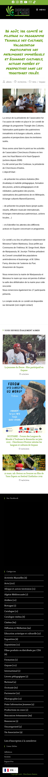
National (8, 682)
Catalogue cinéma (13, 616)
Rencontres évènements (16, 715)
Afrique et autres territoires (17, 589)
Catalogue (9, 611)
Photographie (11, 698)
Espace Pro (9, 761)
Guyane (42, 82)
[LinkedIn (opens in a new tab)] (21, 2)
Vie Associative (11, 732)
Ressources (9, 721)
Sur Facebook (12, 498)
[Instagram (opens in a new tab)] (17, 2)
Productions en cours (14, 710)
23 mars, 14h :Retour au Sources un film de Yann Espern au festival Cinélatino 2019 (24, 475)
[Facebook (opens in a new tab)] (13, 2)
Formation (9, 659)
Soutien (7, 757)
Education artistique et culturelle (20, 633)
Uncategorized (11, 726)
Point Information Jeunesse (17, 704)
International (10, 671)
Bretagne (8, 605)
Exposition (9, 639)
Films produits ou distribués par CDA (22, 650)
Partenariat (10, 693)
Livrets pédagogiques (14, 676)
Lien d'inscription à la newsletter (20, 741)
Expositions (10, 644)
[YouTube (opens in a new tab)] (25, 2)
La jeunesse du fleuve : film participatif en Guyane (24, 368)
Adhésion (8, 752)
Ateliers (8, 600)
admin (9, 82)
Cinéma (8, 622)
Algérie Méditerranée (14, 594)
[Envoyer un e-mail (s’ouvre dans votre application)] (30, 2)
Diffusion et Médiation (15, 628)
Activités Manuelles (14, 577)
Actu (34, 82)
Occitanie (9, 687)
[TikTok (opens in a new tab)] (34, 2)
